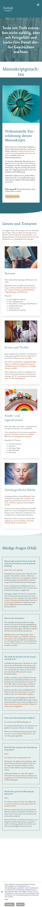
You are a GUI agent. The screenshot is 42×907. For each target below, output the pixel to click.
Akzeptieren (9, 904)
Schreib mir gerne (12, 196)
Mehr (6, 899)
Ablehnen (20, 904)
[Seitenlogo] (8, 8)
